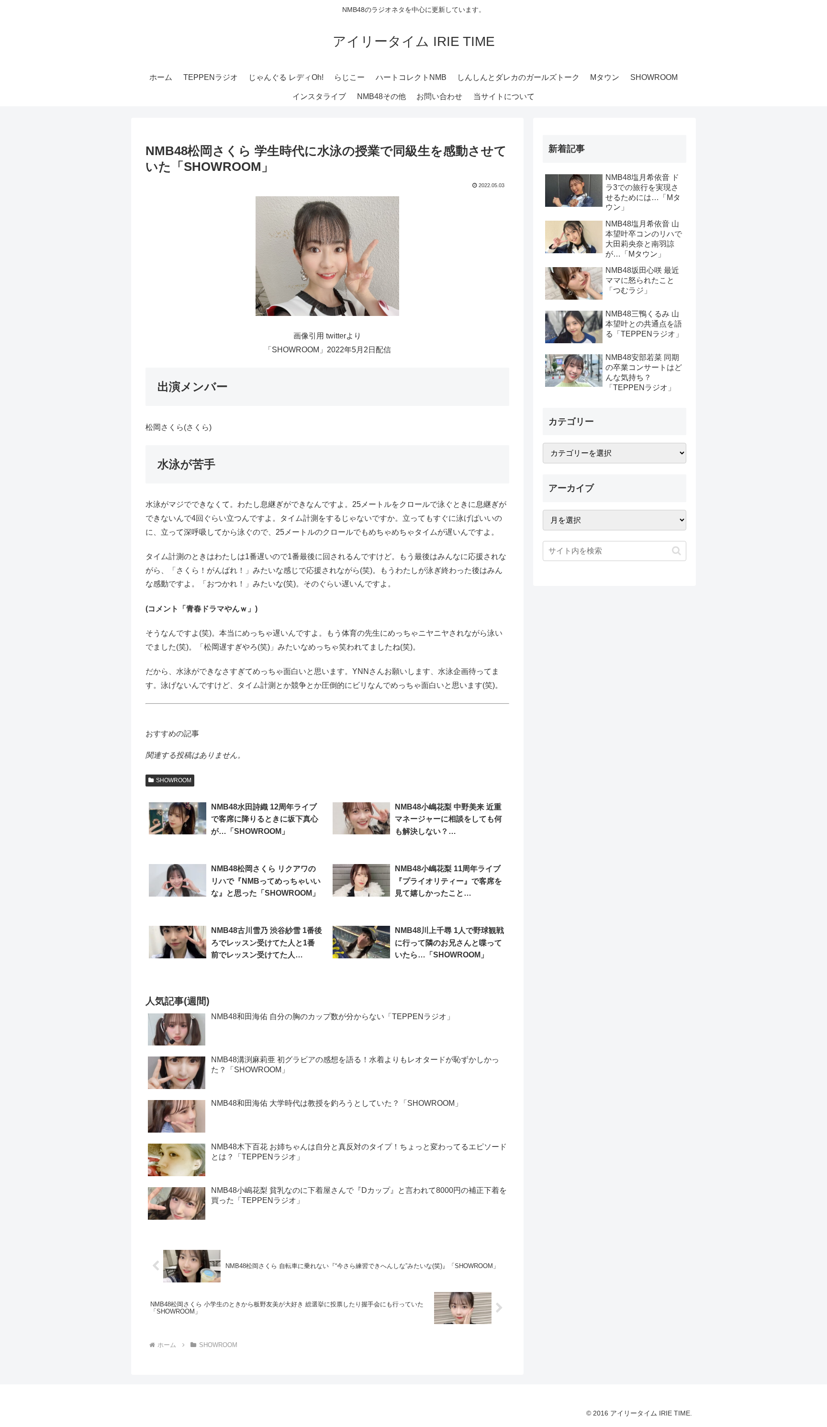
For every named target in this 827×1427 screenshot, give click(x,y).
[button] (676, 550)
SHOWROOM (173, 780)
